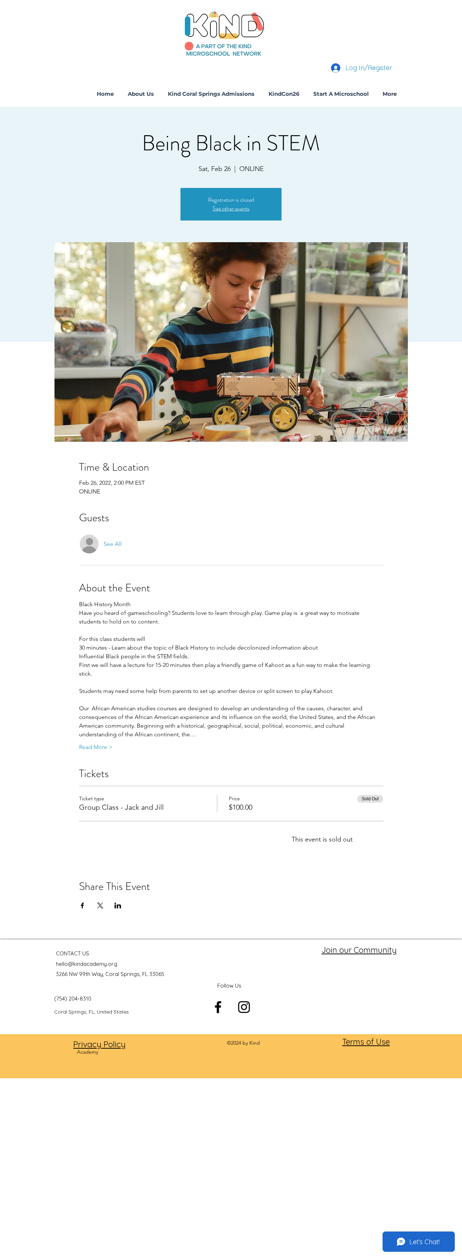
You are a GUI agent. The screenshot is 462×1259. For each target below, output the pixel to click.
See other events (231, 208)
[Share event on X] (100, 905)
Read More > (96, 747)
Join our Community (359, 950)
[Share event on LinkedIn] (117, 905)
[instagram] (244, 1007)
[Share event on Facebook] (82, 905)
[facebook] (218, 1007)
